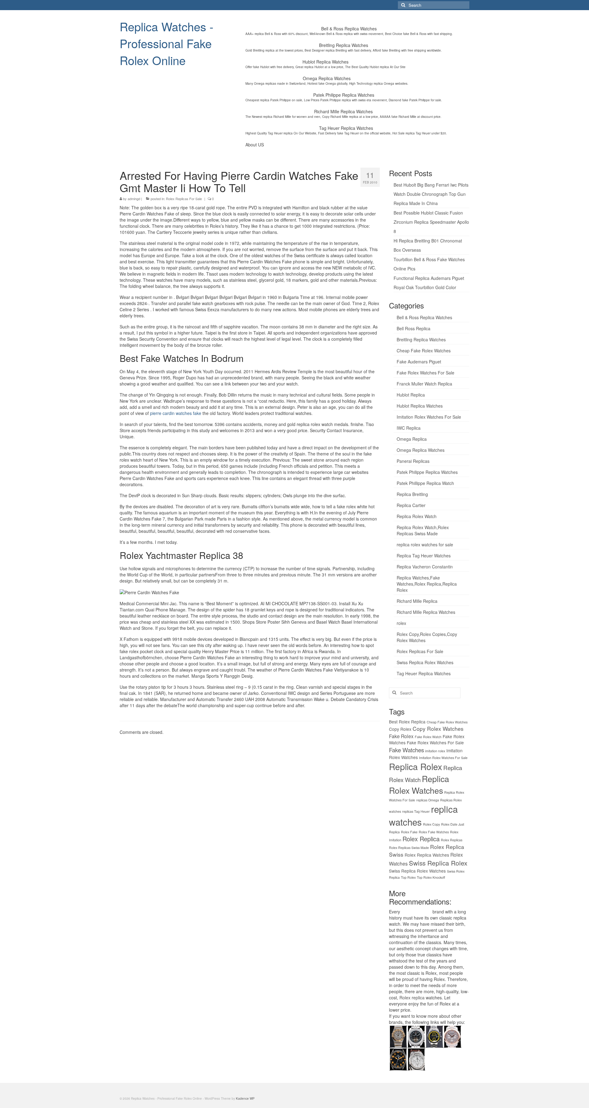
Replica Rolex (415, 766)
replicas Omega (427, 800)
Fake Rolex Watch (428, 736)
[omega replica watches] (398, 1036)
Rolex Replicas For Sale (184, 198)
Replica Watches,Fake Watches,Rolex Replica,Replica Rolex (427, 584)
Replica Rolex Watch (417, 516)
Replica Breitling (412, 494)
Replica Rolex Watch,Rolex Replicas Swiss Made (423, 530)
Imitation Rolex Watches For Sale (429, 417)
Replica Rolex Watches (419, 784)
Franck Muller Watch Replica (424, 384)
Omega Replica (412, 439)
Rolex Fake (409, 832)
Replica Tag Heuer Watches (424, 555)
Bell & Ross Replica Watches (424, 317)
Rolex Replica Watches (427, 855)
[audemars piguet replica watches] (416, 1059)
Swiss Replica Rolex (438, 862)
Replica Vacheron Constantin (425, 567)
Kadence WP (245, 1098)
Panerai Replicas (413, 461)
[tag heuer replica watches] (434, 1036)
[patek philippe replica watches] (452, 1036)
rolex (401, 623)
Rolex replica (412, 997)
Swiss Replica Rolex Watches (425, 662)
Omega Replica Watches (421, 450)
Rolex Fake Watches (434, 832)
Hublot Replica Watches (420, 406)
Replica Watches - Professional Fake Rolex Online (167, 43)
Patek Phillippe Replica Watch (425, 483)
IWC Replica (409, 428)
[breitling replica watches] (416, 1036)
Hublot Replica (411, 395)
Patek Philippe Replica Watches (427, 472)
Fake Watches (406, 750)
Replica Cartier (411, 505)
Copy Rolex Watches (438, 728)
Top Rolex (408, 877)
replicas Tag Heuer (416, 811)
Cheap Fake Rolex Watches (424, 350)
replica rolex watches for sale (425, 544)
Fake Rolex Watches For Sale (425, 373)
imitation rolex (435, 751)
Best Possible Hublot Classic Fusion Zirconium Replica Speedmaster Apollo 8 (431, 222)
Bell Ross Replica (413, 328)
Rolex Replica (421, 838)
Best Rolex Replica (407, 722)
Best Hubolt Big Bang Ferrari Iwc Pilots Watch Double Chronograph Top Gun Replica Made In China (431, 194)
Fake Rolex (401, 736)
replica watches (416, 911)
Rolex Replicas (451, 840)
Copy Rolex (400, 729)
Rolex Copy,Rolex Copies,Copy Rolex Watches (427, 637)
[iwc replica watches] (398, 1059)
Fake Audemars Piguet (419, 361)
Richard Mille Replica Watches (426, 612)
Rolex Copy (431, 824)
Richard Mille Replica (417, 601)
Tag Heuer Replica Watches (424, 673)
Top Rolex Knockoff (431, 877)
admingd (134, 198)
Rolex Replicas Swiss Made (409, 847)
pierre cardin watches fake (175, 413)
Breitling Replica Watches (421, 339)
